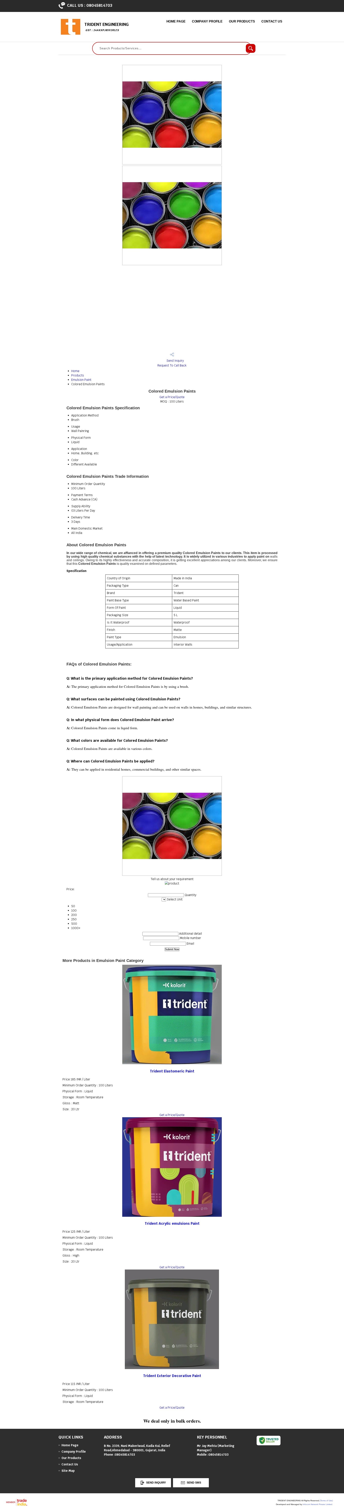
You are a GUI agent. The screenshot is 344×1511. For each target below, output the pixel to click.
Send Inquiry (175, 361)
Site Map (68, 1471)
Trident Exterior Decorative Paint (172, 1375)
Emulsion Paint (81, 380)
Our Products (242, 21)
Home (75, 371)
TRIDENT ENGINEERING (106, 27)
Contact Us (271, 21)
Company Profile (207, 21)
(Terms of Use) (326, 1500)
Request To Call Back (172, 365)
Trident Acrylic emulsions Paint (172, 1223)
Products (77, 375)
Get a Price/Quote (172, 397)
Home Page (176, 21)
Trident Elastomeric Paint (172, 1071)
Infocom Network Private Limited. (318, 1504)
